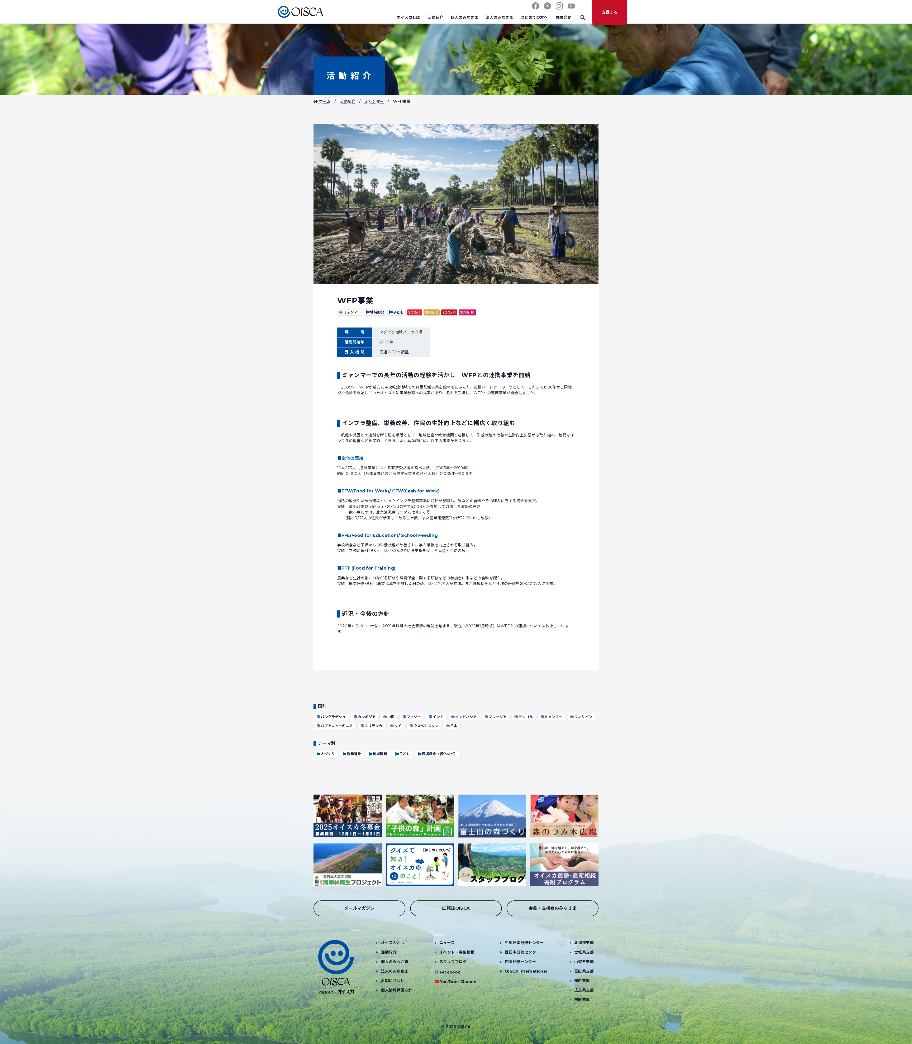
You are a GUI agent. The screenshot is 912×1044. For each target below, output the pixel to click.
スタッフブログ (453, 962)
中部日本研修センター (524, 943)
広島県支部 (584, 990)
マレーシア (497, 717)
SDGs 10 (467, 312)
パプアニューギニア (337, 726)
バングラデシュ (333, 717)
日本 (453, 726)
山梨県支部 (584, 962)
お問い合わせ (392, 980)
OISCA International (526, 971)
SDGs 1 (414, 312)
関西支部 (582, 980)
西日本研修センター (522, 952)
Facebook (450, 972)
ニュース (447, 943)
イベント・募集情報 (457, 952)
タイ (397, 726)
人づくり (328, 754)
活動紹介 (435, 17)
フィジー (414, 717)
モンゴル (525, 717)
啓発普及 (354, 754)
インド (438, 717)
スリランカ (373, 726)
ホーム (324, 101)
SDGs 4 (449, 312)
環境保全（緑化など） (439, 754)
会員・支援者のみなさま (552, 908)
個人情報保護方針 (396, 990)
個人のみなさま (464, 17)
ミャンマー (374, 101)
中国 (390, 717)
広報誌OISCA (456, 908)
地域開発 (377, 312)
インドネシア (466, 717)
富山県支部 (584, 971)
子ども (398, 312)
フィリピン (583, 717)
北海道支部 (584, 943)
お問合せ (563, 17)
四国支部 (582, 999)
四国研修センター (520, 962)
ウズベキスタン (425, 726)
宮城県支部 (584, 952)
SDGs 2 (431, 312)
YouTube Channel (459, 981)
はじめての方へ (534, 17)
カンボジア (366, 717)
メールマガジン (359, 908)
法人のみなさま (499, 17)
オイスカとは (408, 17)
